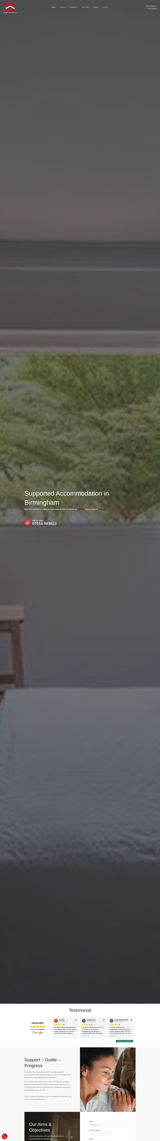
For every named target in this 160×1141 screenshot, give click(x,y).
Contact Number (94, 1130)
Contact (106, 7)
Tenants (63, 7)
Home (53, 7)
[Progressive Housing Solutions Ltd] (10, 7)
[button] (134, 1028)
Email (91, 1139)
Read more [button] (57, 1036)
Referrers (73, 7)
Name (91, 1121)
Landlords (86, 7)
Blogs (96, 7)
